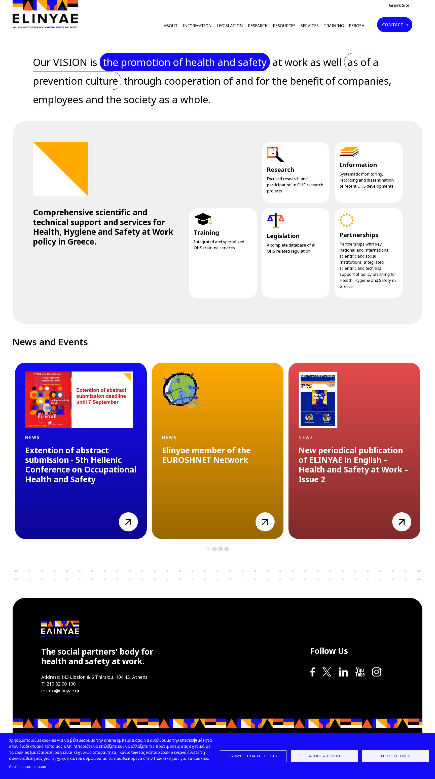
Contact (393, 24)
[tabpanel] (81, 451)
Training (206, 232)
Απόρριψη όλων (324, 756)
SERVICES (310, 25)
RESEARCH (258, 25)
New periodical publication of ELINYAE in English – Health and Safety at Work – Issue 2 (354, 465)
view (123, 515)
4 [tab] (227, 549)
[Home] (47, 14)
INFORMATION (197, 25)
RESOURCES (284, 25)
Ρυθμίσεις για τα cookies (253, 756)
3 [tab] (221, 549)
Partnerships (359, 234)
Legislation (283, 235)
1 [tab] (208, 549)
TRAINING (334, 25)
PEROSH (357, 25)
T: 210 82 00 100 (58, 684)
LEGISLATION (230, 25)
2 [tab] (214, 549)
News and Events (50, 342)
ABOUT (171, 25)
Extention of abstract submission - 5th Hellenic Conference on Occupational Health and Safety (80, 465)
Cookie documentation (27, 766)
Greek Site (399, 5)
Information (358, 164)
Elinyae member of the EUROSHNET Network (206, 455)
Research (280, 169)
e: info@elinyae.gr (60, 691)
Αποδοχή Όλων (395, 756)
